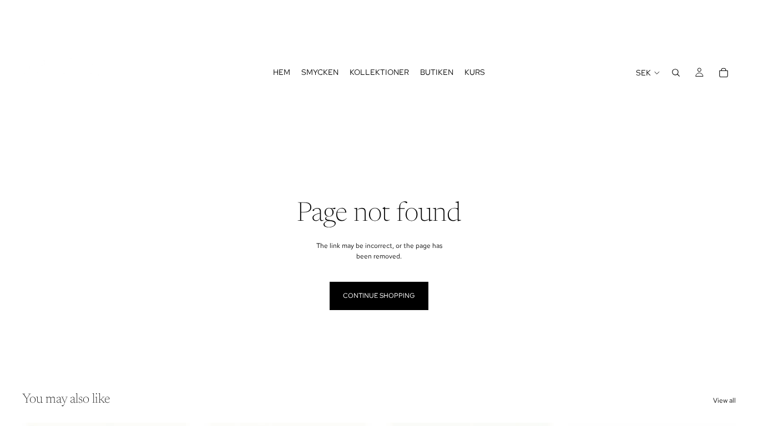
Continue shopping (379, 295)
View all (724, 400)
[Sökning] (676, 72)
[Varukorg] (723, 72)
